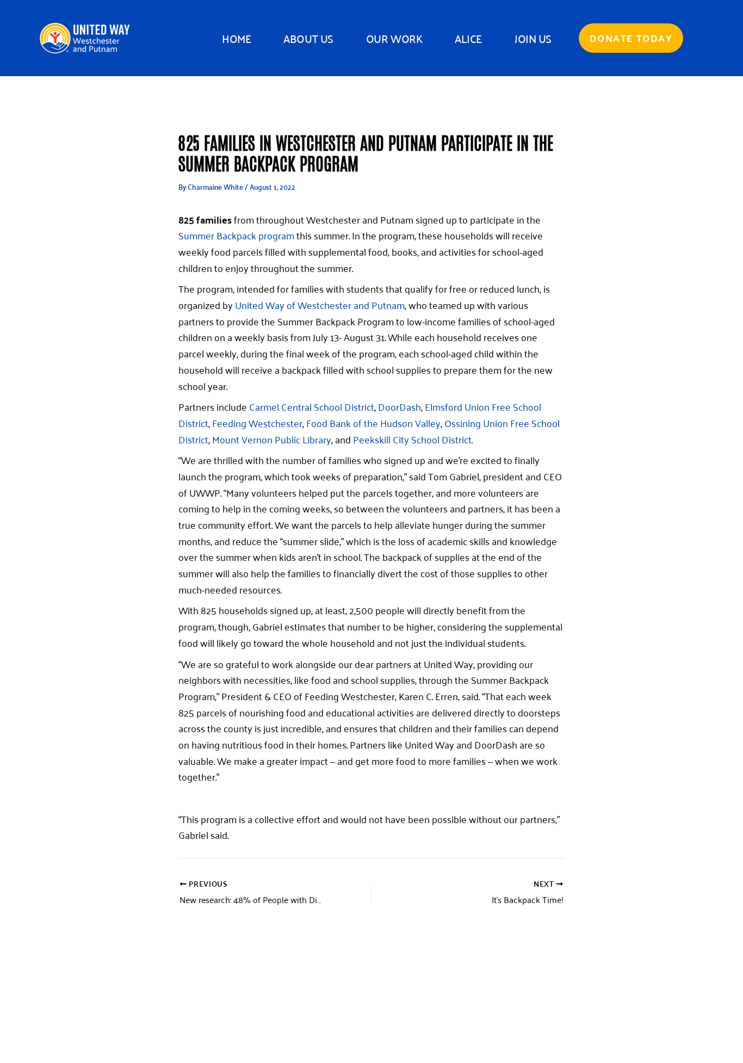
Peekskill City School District (412, 439)
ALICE (468, 38)
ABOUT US (308, 38)
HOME (236, 38)
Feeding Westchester (257, 422)
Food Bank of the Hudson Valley (373, 422)
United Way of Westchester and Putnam (320, 304)
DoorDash (399, 406)
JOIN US (533, 38)
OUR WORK (394, 38)
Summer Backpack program (236, 235)
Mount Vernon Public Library (270, 439)
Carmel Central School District (311, 406)
